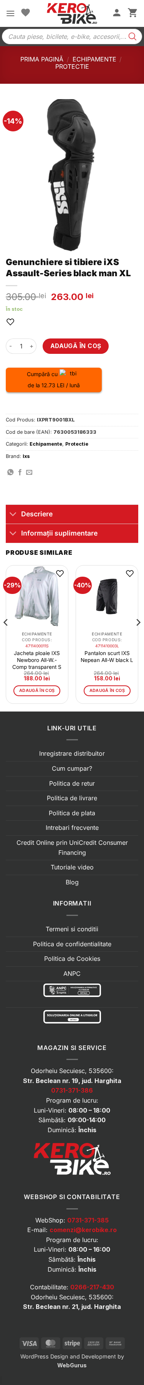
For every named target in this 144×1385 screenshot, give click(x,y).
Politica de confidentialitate (72, 944)
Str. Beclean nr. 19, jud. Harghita (72, 1081)
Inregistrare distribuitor (72, 753)
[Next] (137, 637)
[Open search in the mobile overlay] (72, 36)
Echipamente (94, 59)
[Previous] (6, 637)
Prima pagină (41, 59)
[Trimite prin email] (29, 472)
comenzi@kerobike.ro (83, 1230)
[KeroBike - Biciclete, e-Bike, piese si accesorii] (71, 13)
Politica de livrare (72, 798)
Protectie (72, 66)
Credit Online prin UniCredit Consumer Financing (72, 847)
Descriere (37, 514)
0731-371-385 (88, 1220)
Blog (72, 882)
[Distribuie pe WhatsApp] (10, 472)
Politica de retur (72, 783)
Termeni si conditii (72, 929)
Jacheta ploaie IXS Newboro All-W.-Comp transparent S (36, 660)
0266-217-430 (92, 1287)
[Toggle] (13, 515)
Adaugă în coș (75, 346)
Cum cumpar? (72, 768)
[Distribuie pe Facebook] (20, 472)
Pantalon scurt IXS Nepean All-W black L (107, 656)
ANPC (72, 973)
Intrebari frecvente (72, 827)
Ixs (26, 456)
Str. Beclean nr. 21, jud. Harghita (72, 1306)
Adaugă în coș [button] (37, 690)
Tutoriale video (72, 867)
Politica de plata (72, 813)
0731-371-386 (72, 1090)
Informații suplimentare (59, 533)
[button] (10, 13)
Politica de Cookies (72, 958)
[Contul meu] (116, 13)
